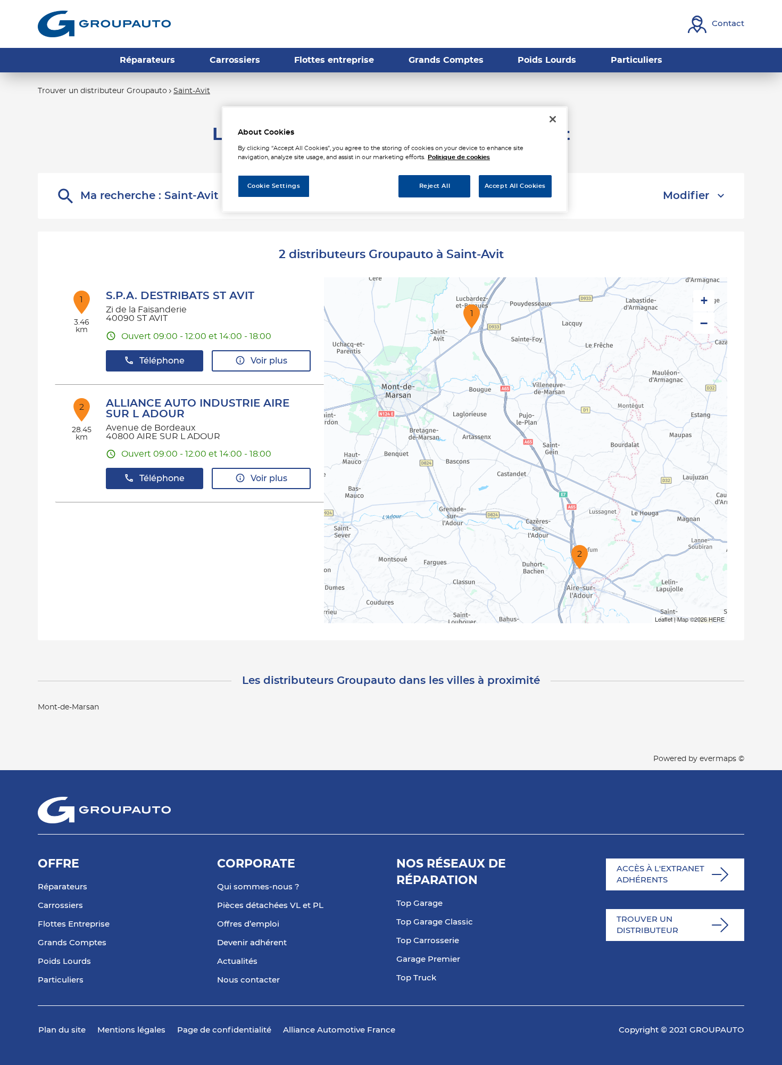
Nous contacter (248, 980)
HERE (717, 619)
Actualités (237, 961)
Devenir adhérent (252, 943)
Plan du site (62, 1030)
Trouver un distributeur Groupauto (102, 91)
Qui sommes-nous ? (258, 887)
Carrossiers (60, 906)
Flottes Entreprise (74, 924)
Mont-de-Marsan (68, 707)
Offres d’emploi (248, 924)
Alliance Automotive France (339, 1030)
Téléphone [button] (162, 361)
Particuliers (61, 980)
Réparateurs (62, 887)
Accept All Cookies (515, 186)
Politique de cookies (459, 157)
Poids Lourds (64, 961)
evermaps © (722, 759)
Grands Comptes (72, 943)
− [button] (704, 323)
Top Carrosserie (427, 941)
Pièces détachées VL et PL (270, 906)
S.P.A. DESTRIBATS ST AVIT (180, 296)
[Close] (552, 119)
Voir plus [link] (269, 361)
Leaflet (663, 619)
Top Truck (416, 978)
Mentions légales (131, 1030)
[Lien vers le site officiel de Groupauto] (104, 24)
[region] (395, 159)
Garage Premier (428, 959)
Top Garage (419, 903)
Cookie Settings (274, 186)
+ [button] (704, 300)
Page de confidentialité (224, 1030)
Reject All (435, 186)
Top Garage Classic (434, 922)
